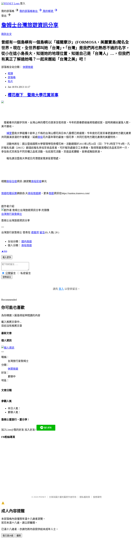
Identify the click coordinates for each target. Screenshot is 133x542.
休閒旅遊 (28, 67)
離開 (19, 535)
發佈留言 (7, 277)
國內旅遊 (26, 241)
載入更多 (7, 257)
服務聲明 (97, 497)
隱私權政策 (84, 497)
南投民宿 (36, 181)
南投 (40, 137)
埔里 (9, 133)
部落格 (12, 77)
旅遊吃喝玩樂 (9, 193)
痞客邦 (35, 232)
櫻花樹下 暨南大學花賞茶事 (33, 95)
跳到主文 (6, 34)
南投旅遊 (26, 245)
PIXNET (42, 497)
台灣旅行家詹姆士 (11, 214)
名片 (10, 81)
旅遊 (51, 193)
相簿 (10, 73)
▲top (4, 251)
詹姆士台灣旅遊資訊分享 (29, 25)
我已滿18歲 (8, 535)
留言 (42, 232)
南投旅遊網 (34, 193)
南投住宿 (11, 181)
